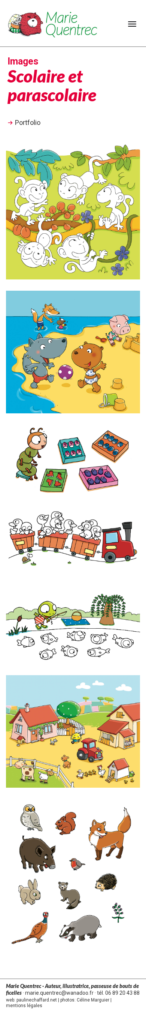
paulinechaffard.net (36, 1000)
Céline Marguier (93, 1000)
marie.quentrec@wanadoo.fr (59, 993)
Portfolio (27, 122)
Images (22, 61)
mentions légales (24, 1005)
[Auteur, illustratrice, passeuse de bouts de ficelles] (53, 23)
